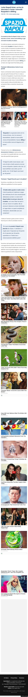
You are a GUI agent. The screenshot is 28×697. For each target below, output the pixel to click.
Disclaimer (21, 677)
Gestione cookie (24, 695)
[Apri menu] (26, 2)
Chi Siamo (6, 677)
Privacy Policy (14, 677)
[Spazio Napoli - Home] (14, 2)
